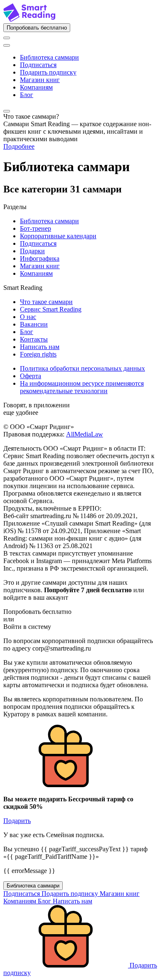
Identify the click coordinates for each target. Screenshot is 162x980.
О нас (28, 316)
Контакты (34, 339)
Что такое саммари (46, 301)
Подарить (17, 820)
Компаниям (36, 87)
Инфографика (39, 258)
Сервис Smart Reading (50, 309)
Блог (26, 94)
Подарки (32, 250)
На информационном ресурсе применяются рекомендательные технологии (82, 387)
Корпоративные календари (58, 235)
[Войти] (6, 38)
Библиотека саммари (49, 57)
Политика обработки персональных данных (82, 368)
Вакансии (34, 324)
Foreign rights (38, 354)
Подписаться (38, 64)
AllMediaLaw (84, 434)
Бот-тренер (35, 228)
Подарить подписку (48, 72)
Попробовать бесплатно (37, 28)
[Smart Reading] (29, 19)
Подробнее (18, 146)
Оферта (30, 375)
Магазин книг (40, 79)
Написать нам (39, 346)
